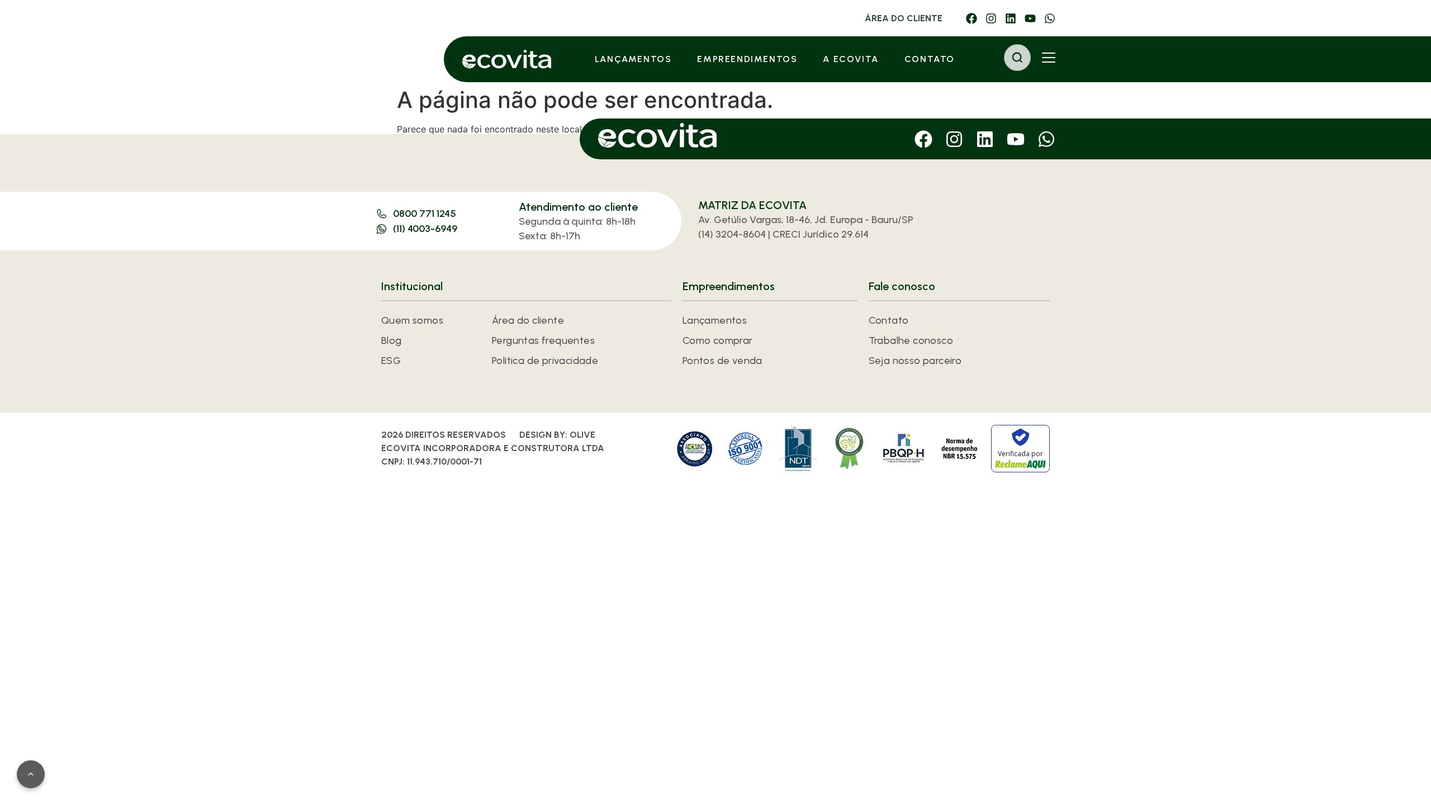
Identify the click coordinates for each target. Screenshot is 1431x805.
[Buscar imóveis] (1017, 57)
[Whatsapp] (1049, 18)
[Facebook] (971, 18)
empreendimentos (747, 59)
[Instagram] (991, 18)
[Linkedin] (1010, 18)
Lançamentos (633, 59)
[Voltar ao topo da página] (31, 774)
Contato (929, 59)
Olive (582, 434)
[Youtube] (1030, 18)
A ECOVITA (850, 59)
